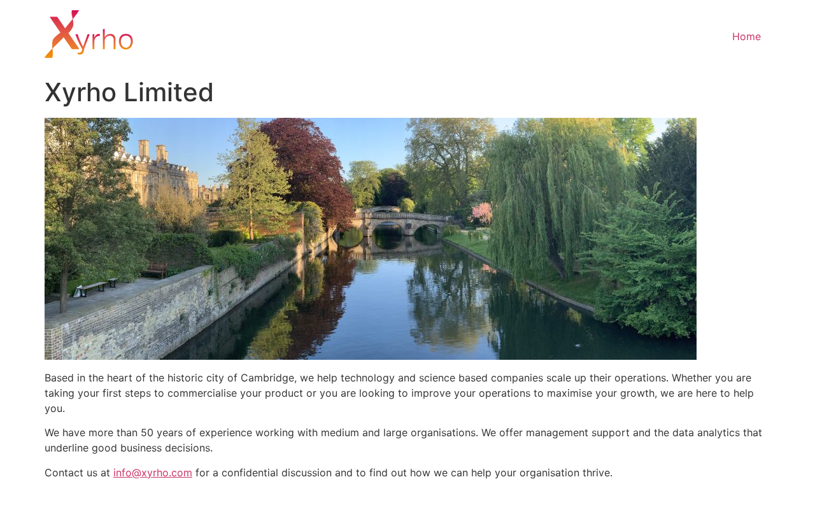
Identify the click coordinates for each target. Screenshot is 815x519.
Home (746, 36)
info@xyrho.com (152, 472)
